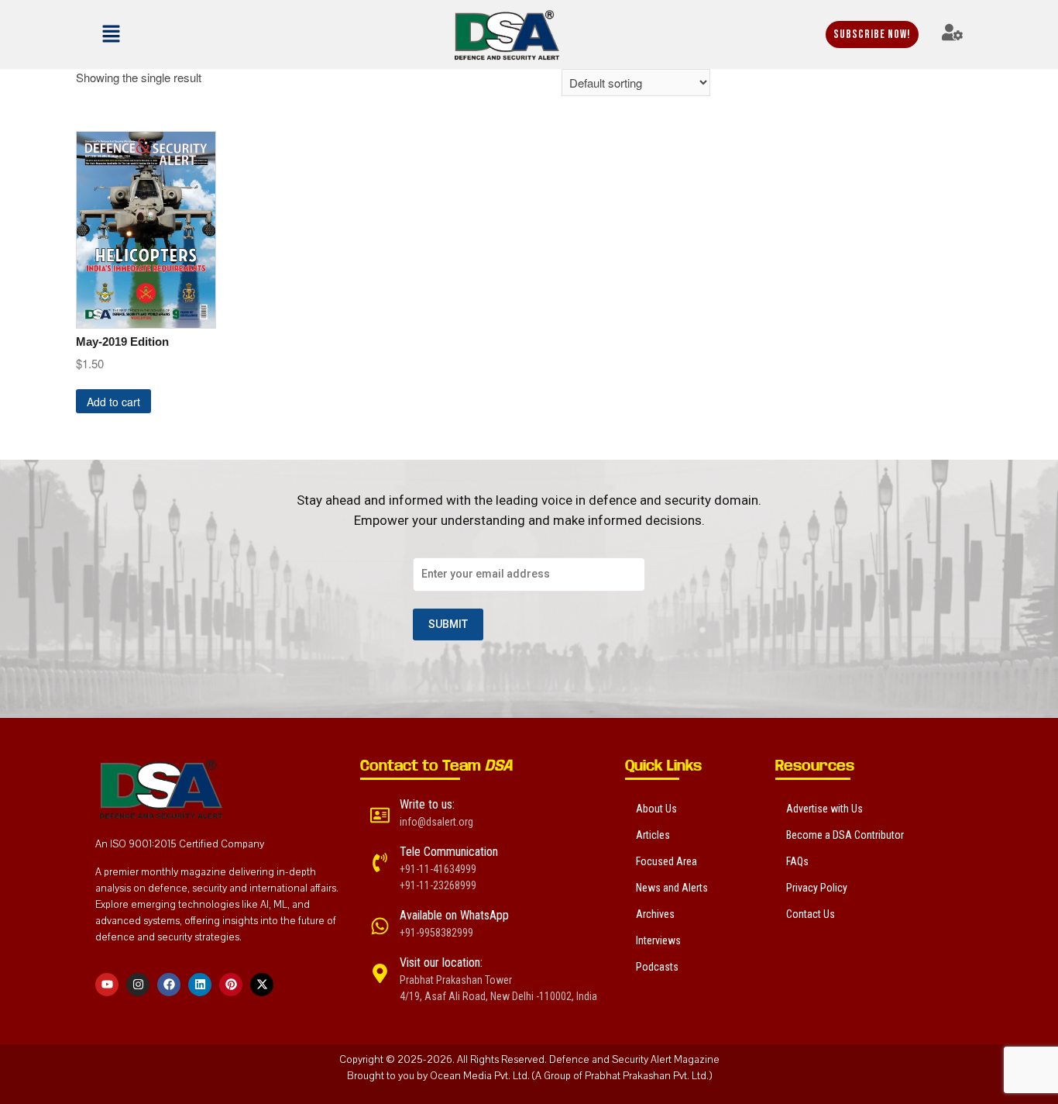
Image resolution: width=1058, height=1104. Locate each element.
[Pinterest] (230, 984)
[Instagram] (137, 984)
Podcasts (657, 967)
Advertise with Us (824, 808)
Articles (653, 835)
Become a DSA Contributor (845, 835)
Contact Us (810, 914)
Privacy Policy (816, 887)
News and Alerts (672, 887)
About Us (656, 808)
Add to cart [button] (113, 401)
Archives (655, 914)
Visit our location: (441, 962)
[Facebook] (168, 984)
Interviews (658, 940)
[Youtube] (107, 984)
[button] (153, 34)
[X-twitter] (261, 984)
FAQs (797, 861)
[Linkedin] (199, 984)
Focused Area (666, 861)
